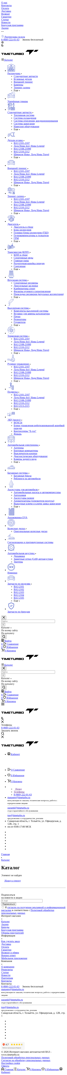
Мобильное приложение (14, 958)
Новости (5, 975)
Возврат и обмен (10, 952)
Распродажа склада (14, 36)
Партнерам (7, 978)
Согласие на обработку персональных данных (25, 1060)
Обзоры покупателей (12, 932)
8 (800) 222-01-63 (10, 39)
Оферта (5, 1066)
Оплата (5, 947)
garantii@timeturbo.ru (18, 807)
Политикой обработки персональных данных (25, 1057)
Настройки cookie (10, 1063)
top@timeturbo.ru (16, 815)
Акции (5, 924)
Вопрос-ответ (8, 955)
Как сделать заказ (10, 941)
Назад (18, 789)
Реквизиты (7, 969)
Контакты (6, 981)
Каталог (5, 921)
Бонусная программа (12, 930)
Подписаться (8, 904)
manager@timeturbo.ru (18, 797)
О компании (7, 966)
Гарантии (6, 949)
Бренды (5, 927)
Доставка (6, 944)
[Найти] (4, 637)
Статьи (5, 972)
